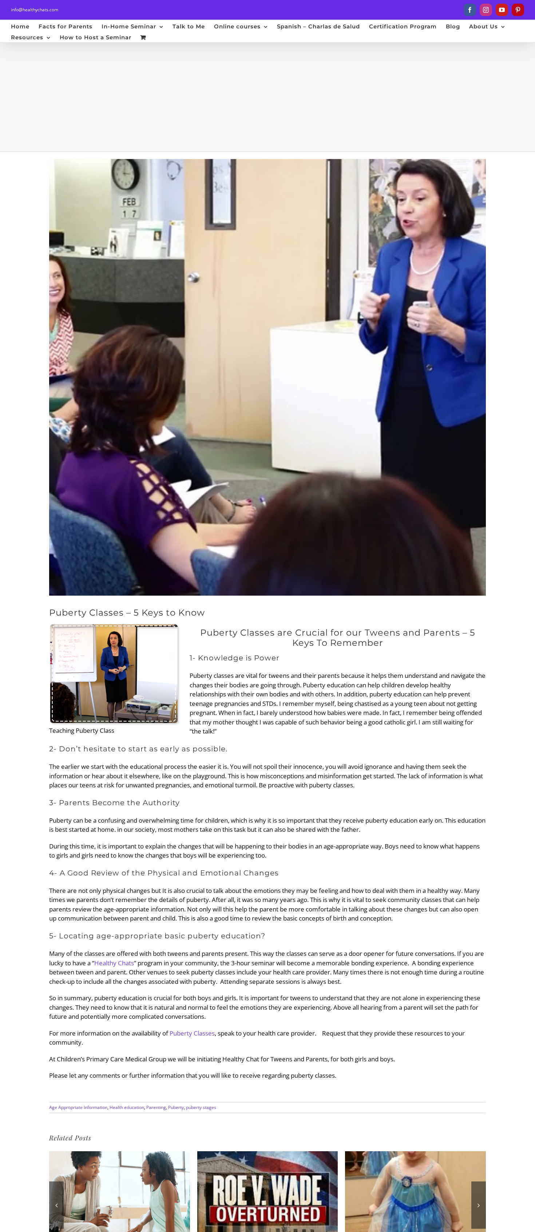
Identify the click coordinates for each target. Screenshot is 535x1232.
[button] (56, 1205)
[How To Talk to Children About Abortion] (119, 1155)
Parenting (156, 1107)
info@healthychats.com (34, 10)
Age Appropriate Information (78, 1107)
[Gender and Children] (415, 1155)
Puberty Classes (192, 1033)
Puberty (176, 1107)
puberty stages (201, 1107)
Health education (127, 1107)
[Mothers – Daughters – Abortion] (267, 1155)
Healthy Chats (114, 963)
